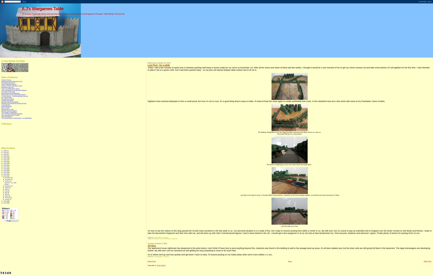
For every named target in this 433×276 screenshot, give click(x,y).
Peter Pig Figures (6, 116)
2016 (5, 169)
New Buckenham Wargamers (10, 93)
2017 (5, 167)
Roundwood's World (7, 99)
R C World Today (6, 97)
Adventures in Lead (7, 109)
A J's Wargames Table (42, 8)
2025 (5, 152)
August (7, 187)
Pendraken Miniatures (165, 238)
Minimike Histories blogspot (9, 102)
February (7, 197)
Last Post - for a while (159, 65)
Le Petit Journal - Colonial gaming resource (14, 96)
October (7, 181)
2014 (5, 172)
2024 (5, 154)
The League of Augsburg (9, 112)
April (6, 194)
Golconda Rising (6, 106)
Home (290, 261)
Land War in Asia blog (8, 91)
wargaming (174, 238)
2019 (5, 163)
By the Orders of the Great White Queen (13, 94)
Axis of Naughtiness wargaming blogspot (13, 90)
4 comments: (165, 256)
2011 (5, 201)
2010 (5, 203)
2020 (5, 161)
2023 (5, 156)
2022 (5, 158)
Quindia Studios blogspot (9, 111)
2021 (5, 159)
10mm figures (155, 238)
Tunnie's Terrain (6, 80)
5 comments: (165, 237)
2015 (5, 170)
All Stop (152, 245)
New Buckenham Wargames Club (11, 81)
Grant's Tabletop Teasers (9, 84)
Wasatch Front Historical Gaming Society (13, 103)
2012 (5, 176)
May (6, 192)
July (6, 189)
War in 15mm (5, 108)
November (8, 179)
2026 (5, 151)
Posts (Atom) (161, 265)
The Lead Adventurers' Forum (10, 115)
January (7, 199)
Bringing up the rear (7, 87)
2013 (5, 174)
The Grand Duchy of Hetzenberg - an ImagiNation (16, 118)
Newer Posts (152, 261)
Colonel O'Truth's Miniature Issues (11, 86)
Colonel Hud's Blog (7, 100)
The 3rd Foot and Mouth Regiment (11, 114)
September (8, 186)
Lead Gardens (5, 105)
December (8, 177)
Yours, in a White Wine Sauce (10, 89)
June (6, 191)
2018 (5, 165)
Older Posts (428, 261)
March (7, 196)
